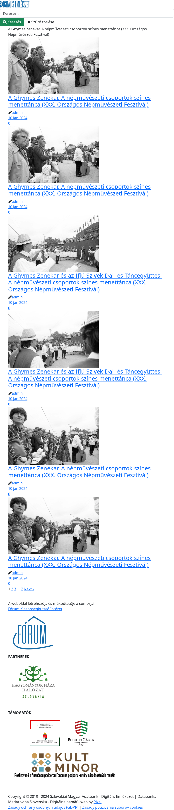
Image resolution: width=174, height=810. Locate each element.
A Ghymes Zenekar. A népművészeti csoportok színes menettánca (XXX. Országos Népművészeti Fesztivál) (79, 101)
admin (17, 112)
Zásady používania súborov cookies (112, 807)
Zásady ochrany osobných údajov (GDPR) (43, 807)
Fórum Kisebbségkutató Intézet (35, 608)
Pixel (98, 801)
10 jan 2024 (17, 117)
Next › (29, 588)
